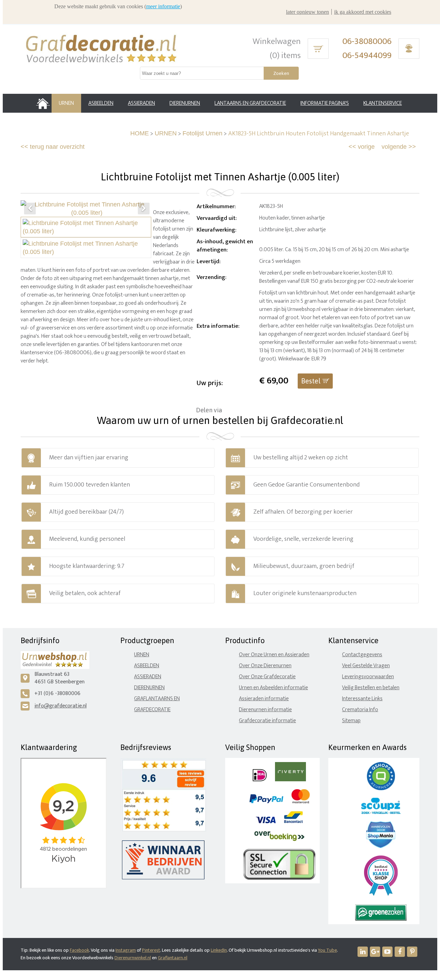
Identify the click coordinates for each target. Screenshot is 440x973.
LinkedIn (219, 950)
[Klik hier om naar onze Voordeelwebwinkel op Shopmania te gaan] (380, 846)
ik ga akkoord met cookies (362, 12)
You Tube (327, 950)
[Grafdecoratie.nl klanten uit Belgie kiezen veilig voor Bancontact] (293, 821)
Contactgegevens (362, 654)
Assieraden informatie (264, 698)
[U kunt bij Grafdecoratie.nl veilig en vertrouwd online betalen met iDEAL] (260, 779)
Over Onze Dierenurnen (265, 665)
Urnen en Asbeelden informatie (273, 687)
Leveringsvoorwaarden (368, 676)
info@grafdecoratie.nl (60, 706)
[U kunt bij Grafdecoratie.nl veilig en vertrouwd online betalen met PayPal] (266, 801)
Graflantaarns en (157, 698)
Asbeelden (146, 665)
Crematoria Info (360, 709)
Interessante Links (362, 698)
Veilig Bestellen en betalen (370, 687)
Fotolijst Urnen (202, 133)
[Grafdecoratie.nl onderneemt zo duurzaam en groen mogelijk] (381, 919)
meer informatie (163, 6)
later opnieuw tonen (307, 12)
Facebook (79, 950)
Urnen (141, 654)
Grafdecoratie (152, 709)
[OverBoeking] (279, 839)
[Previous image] (30, 208)
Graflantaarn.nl (172, 958)
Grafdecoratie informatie (267, 720)
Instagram (126, 950)
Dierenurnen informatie (265, 709)
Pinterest (151, 950)
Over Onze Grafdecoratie (267, 676)
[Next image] (144, 208)
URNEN (166, 133)
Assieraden (147, 676)
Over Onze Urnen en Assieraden (274, 654)
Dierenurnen (149, 687)
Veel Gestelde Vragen (366, 665)
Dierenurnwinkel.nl (132, 958)
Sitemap (351, 720)
